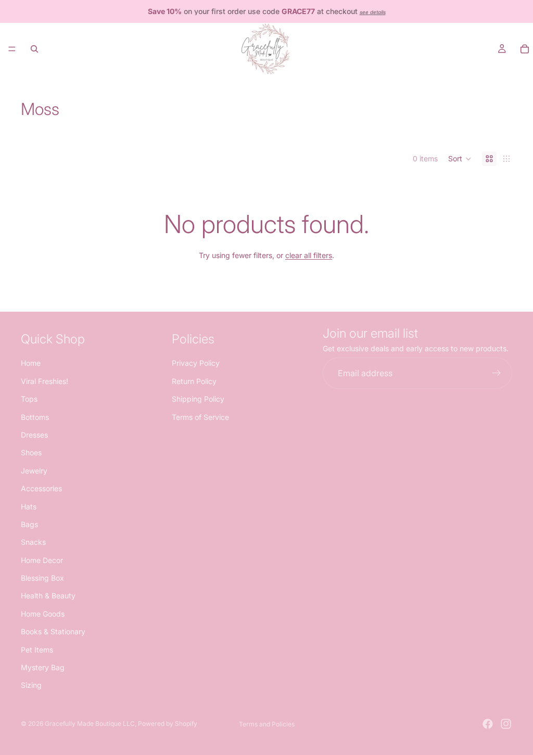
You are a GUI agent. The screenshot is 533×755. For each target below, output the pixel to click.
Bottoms (35, 417)
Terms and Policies (267, 724)
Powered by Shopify (167, 723)
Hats (28, 506)
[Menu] (12, 49)
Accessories (41, 488)
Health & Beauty (48, 596)
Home (31, 363)
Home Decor (42, 560)
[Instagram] (506, 724)
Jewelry (34, 470)
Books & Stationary (53, 631)
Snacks (33, 542)
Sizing (31, 685)
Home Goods (43, 613)
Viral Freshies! (44, 381)
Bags (29, 524)
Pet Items (37, 649)
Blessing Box (42, 577)
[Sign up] (496, 374)
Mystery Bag (43, 667)
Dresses (34, 434)
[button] (460, 158)
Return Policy (194, 381)
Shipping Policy (198, 398)
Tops (29, 398)
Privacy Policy (196, 363)
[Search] (34, 48)
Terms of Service (200, 417)
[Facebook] (487, 724)
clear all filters (308, 255)
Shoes (31, 453)
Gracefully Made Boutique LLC (90, 723)
